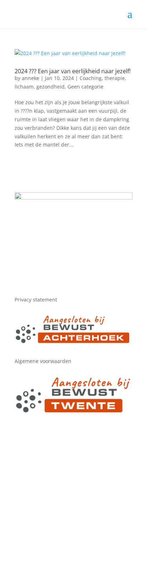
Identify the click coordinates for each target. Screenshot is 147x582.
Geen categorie (85, 86)
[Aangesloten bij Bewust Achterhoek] (73, 342)
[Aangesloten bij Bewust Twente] (73, 412)
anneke (30, 78)
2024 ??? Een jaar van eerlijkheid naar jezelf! (73, 71)
